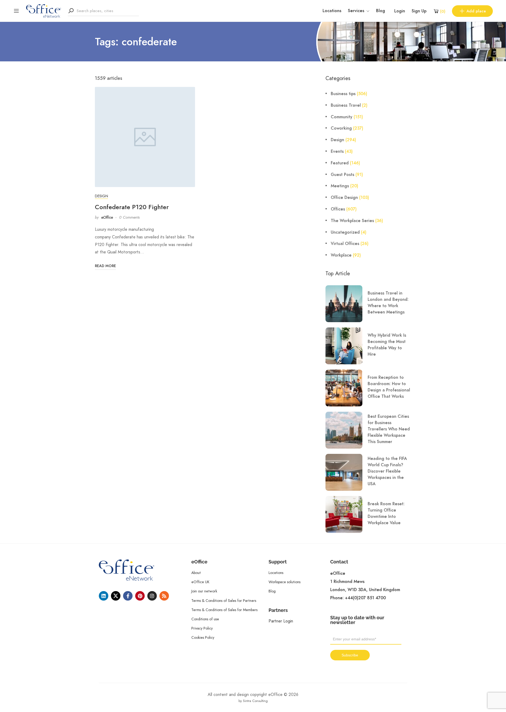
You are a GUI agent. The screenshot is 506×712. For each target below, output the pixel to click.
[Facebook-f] (128, 596)
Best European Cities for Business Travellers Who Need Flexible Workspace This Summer (389, 429)
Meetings (340, 186)
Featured (340, 163)
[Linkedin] (103, 596)
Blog (380, 11)
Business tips (343, 94)
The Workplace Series (352, 221)
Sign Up (419, 11)
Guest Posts (342, 175)
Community (341, 117)
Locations (332, 11)
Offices (338, 209)
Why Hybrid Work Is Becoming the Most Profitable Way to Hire (387, 344)
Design (101, 196)
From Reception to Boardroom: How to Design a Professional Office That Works (389, 387)
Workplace (341, 255)
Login (399, 11)
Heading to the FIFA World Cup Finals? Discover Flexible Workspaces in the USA (387, 471)
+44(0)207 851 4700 (365, 598)
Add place (476, 11)
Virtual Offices (345, 244)
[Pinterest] (140, 596)
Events (337, 151)
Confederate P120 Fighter (132, 207)
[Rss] (164, 596)
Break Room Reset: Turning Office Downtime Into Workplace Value (386, 513)
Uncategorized (345, 232)
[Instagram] (152, 596)
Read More (105, 265)
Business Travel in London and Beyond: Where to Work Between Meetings (388, 302)
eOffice (107, 217)
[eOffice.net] (43, 10)
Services (356, 11)
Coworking (341, 128)
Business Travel (346, 105)
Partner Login (281, 621)
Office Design (344, 197)
